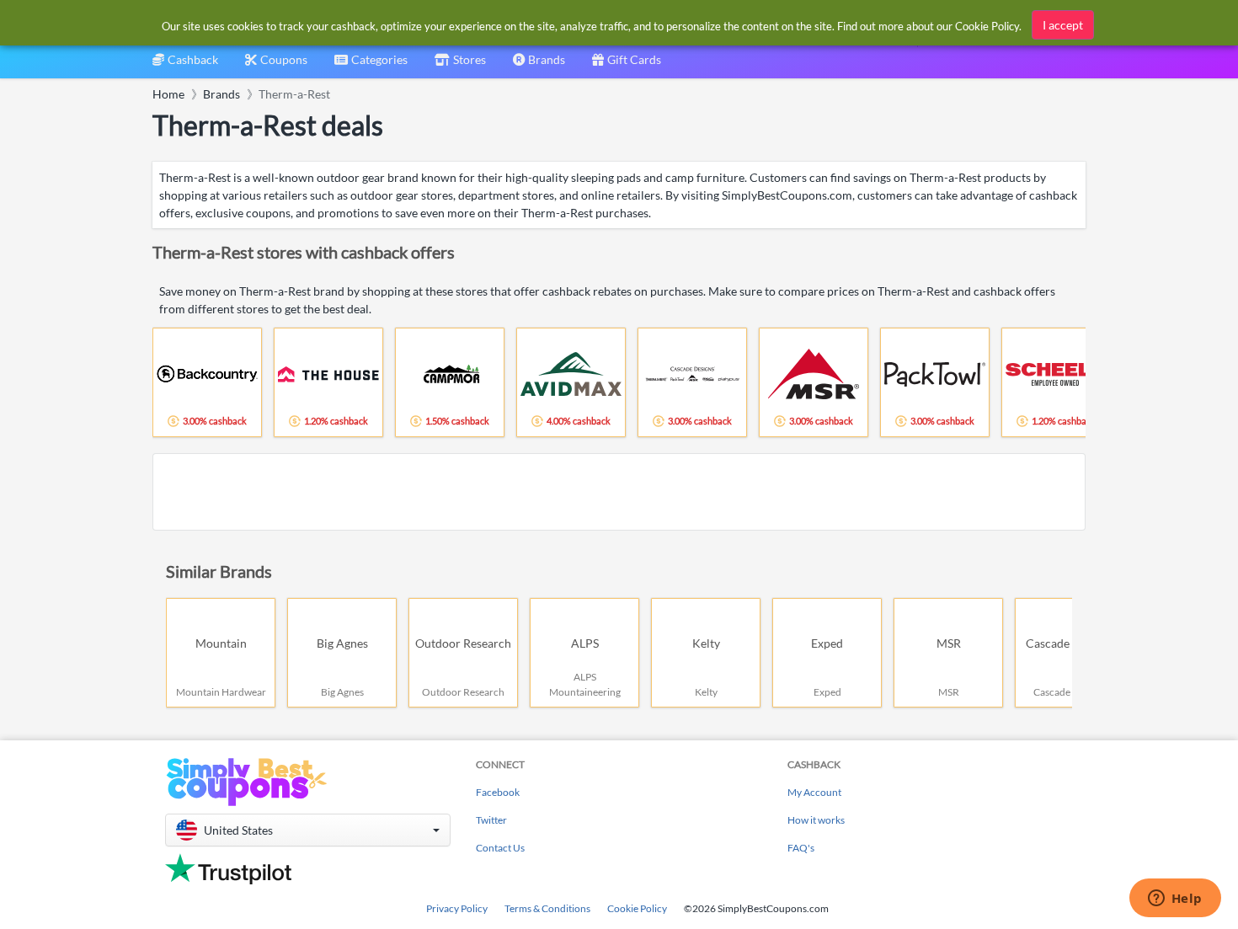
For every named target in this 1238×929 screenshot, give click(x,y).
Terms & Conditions (547, 908)
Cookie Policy (637, 908)
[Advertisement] (619, 492)
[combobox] (371, 65)
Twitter (491, 820)
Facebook (498, 792)
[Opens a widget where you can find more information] (1175, 899)
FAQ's (800, 847)
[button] (308, 830)
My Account (814, 792)
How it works (816, 820)
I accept (1063, 25)
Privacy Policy (457, 908)
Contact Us (500, 847)
